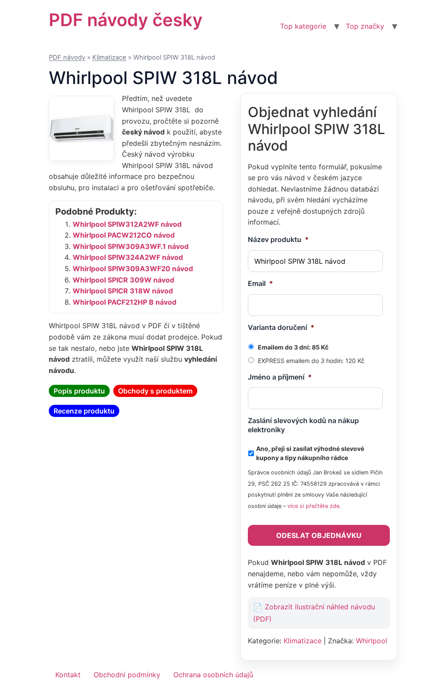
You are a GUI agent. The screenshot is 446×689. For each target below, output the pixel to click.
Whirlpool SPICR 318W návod (123, 290)
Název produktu (278, 239)
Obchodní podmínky (127, 674)
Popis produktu (79, 391)
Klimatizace (109, 57)
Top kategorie (303, 26)
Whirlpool (371, 640)
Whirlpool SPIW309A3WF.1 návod (131, 246)
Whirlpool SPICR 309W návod (123, 280)
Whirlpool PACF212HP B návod (124, 302)
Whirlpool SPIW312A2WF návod (127, 224)
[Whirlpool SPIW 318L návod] (81, 128)
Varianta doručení (281, 327)
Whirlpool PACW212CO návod (124, 235)
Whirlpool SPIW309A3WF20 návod (133, 268)
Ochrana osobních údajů (213, 674)
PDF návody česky (126, 19)
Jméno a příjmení (280, 377)
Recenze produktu (84, 411)
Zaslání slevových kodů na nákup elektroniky (303, 425)
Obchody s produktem (155, 391)
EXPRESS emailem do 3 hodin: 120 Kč (311, 360)
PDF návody (67, 57)
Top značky (365, 26)
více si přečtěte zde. (314, 506)
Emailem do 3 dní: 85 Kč (293, 347)
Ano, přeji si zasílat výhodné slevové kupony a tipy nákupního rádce (310, 453)
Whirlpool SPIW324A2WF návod (128, 257)
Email (260, 283)
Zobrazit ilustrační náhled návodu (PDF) (314, 612)
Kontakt (68, 674)
